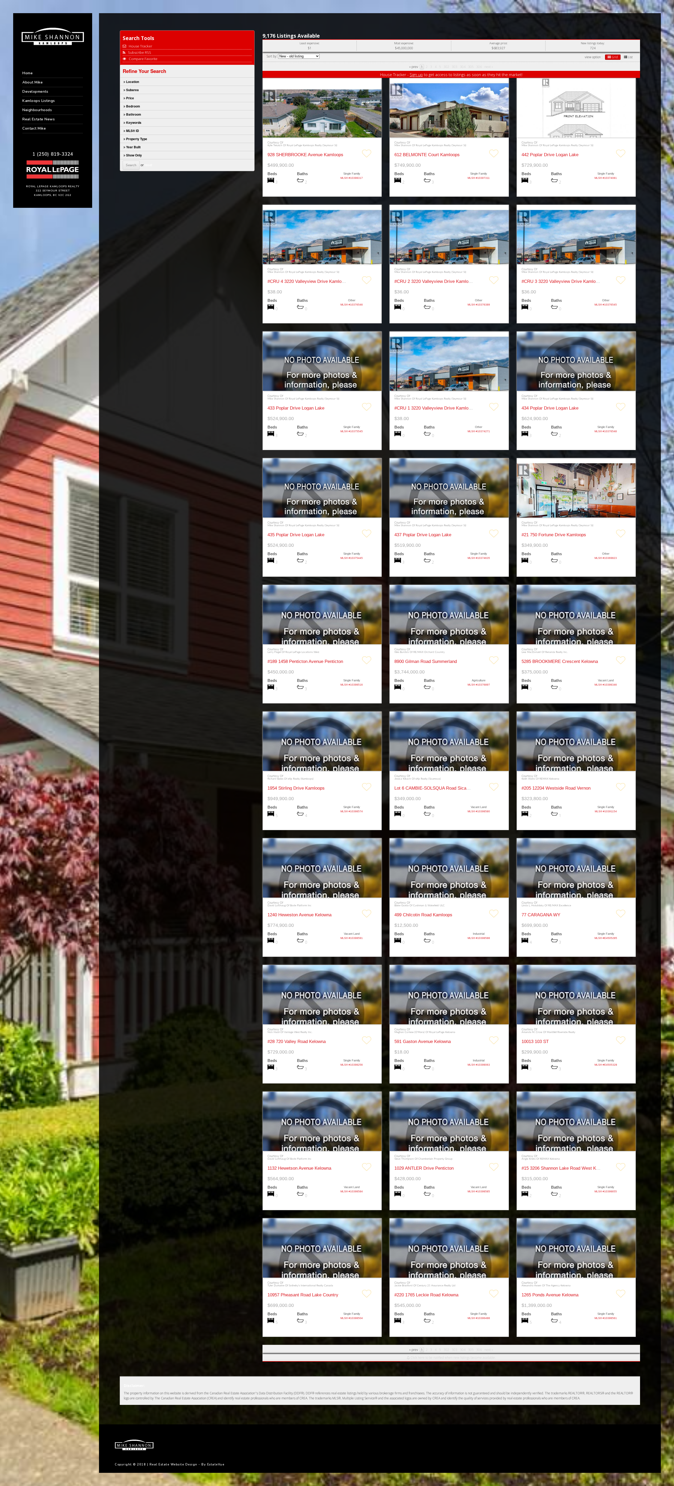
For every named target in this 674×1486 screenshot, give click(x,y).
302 (446, 67)
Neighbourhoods (37, 109)
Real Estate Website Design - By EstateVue (187, 1465)
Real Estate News (38, 119)
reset (148, 164)
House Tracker (140, 46)
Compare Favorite (142, 58)
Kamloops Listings (38, 100)
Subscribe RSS (139, 52)
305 (471, 67)
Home (27, 73)
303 (454, 67)
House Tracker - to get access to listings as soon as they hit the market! (451, 74)
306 (479, 67)
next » (488, 67)
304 (462, 67)
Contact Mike (34, 128)
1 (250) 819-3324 (52, 154)
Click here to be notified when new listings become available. (453, 1358)
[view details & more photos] (322, 123)
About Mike (32, 82)
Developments (35, 91)
